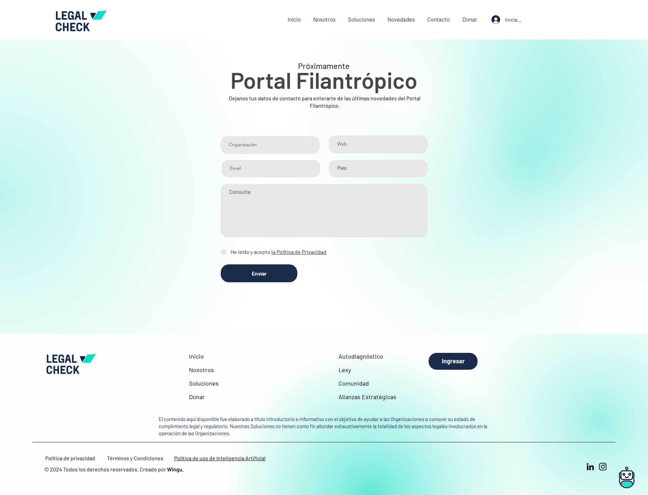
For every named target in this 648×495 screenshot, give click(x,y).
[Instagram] (603, 467)
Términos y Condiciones (135, 458)
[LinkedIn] (590, 467)
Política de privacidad (70, 458)
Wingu (174, 469)
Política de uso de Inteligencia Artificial (220, 458)
